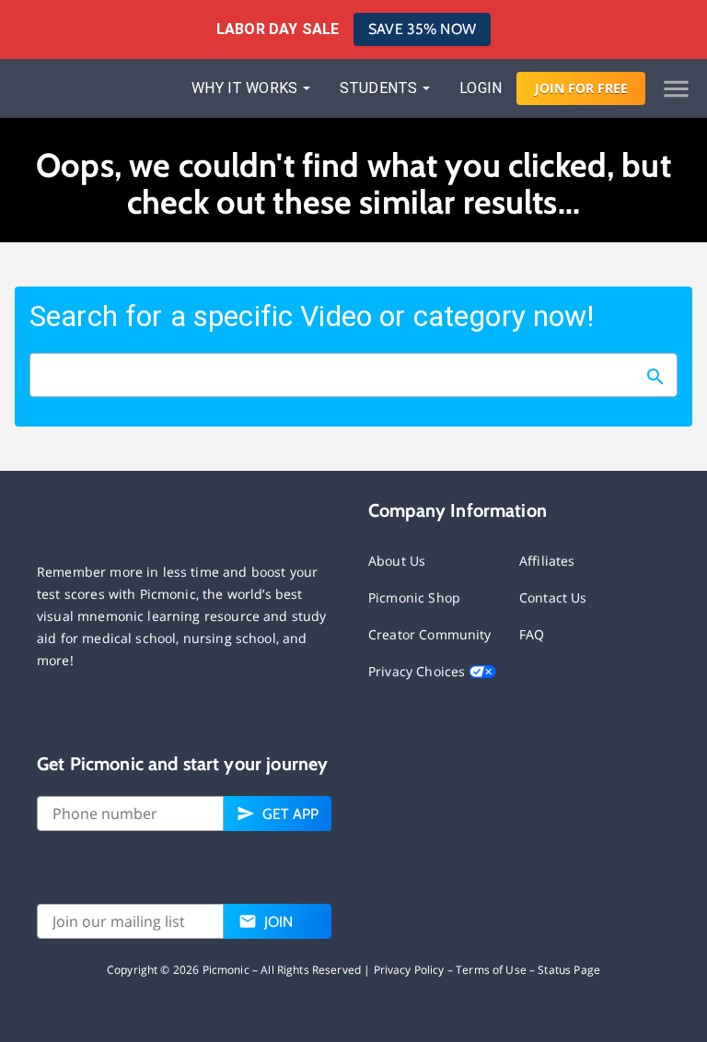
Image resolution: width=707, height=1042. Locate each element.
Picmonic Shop (414, 597)
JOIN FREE (581, 88)
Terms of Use (491, 970)
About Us (396, 560)
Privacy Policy (409, 970)
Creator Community (430, 634)
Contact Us (553, 597)
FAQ (531, 634)
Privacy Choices (418, 671)
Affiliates (547, 560)
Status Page (569, 970)
